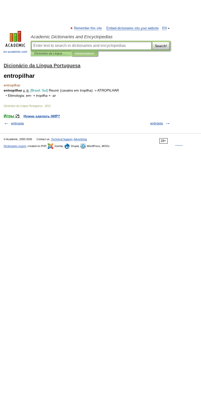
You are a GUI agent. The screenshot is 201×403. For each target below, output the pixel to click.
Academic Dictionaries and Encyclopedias (72, 36)
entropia (17, 123)
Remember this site (88, 28)
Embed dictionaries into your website (132, 28)
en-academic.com (15, 52)
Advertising (80, 139)
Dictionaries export (15, 146)
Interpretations (84, 53)
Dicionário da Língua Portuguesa (50, 53)
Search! (161, 46)
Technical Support (61, 139)
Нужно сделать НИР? (42, 116)
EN (164, 28)
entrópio (156, 123)
